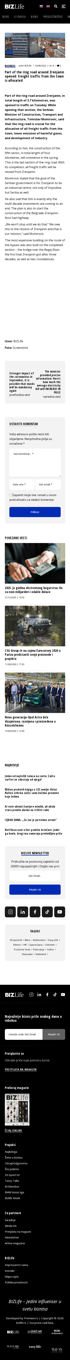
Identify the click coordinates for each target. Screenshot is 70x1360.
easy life (53, 940)
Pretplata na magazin (18, 1231)
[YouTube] (59, 912)
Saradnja (10, 1220)
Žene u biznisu (13, 1157)
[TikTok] (47, 912)
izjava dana (35, 944)
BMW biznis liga (14, 1192)
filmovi (17, 944)
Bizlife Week (12, 1198)
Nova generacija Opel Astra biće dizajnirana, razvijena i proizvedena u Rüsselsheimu (30, 721)
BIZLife (28, 65)
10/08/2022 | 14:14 (44, 65)
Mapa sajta (11, 1276)
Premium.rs (31, 1318)
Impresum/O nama (16, 1265)
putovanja (38, 949)
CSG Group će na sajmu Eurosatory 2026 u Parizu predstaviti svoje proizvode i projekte (32, 654)
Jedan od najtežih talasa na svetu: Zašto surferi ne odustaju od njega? (30, 777)
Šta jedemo (12, 1169)
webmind (41, 954)
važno (50, 949)
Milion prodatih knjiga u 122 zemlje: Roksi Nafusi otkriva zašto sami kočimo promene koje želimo (32, 792)
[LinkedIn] (22, 912)
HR (25, 944)
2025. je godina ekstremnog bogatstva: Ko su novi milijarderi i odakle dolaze (33, 590)
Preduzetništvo (53, 17)
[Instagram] (10, 912)
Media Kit (11, 1226)
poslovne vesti (22, 949)
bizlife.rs (21, 1322)
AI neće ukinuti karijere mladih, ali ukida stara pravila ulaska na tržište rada (30, 808)
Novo (6, 17)
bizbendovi (39, 940)
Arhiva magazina (15, 1243)
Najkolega (11, 1151)
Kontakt (10, 1270)
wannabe (27, 954)
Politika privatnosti (16, 1282)
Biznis (34, 17)
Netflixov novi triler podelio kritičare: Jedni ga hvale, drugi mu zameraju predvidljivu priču (33, 831)
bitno (27, 940)
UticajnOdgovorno (16, 1163)
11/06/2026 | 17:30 (14, 664)
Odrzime (50, 944)
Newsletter (12, 1237)
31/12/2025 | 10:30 (14, 597)
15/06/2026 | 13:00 (14, 731)
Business (10, 65)
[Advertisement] (35, 300)
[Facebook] (35, 912)
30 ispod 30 (16, 940)
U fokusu (20, 17)
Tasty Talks (12, 1180)
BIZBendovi (12, 1186)
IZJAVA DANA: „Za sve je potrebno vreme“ (31, 820)
